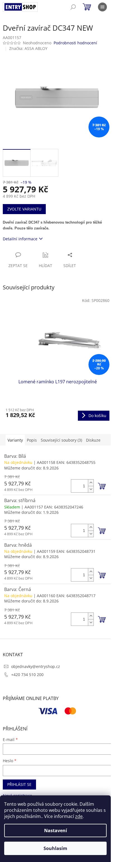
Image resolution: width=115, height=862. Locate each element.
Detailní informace (20, 238)
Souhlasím (55, 848)
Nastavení (55, 830)
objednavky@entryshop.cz (35, 666)
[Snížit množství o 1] (91, 489)
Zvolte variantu (24, 209)
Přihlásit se (19, 784)
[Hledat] (73, 7)
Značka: (28, 48)
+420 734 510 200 (27, 674)
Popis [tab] (32, 440)
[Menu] (102, 7)
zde (79, 816)
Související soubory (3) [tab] (61, 440)
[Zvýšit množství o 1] (91, 483)
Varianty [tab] (15, 440)
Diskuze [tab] (93, 440)
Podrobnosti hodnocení (75, 42)
